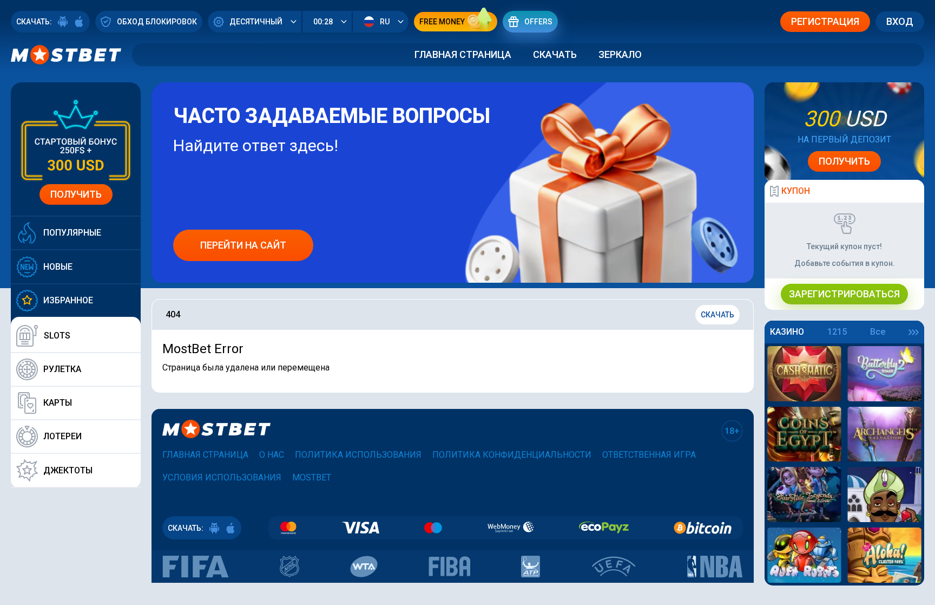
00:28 (323, 21)
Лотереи (62, 436)
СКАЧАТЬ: (34, 21)
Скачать (555, 54)
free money (442, 21)
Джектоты (68, 470)
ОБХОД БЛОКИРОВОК (157, 21)
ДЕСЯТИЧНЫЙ (255, 21)
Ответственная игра (649, 455)
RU (385, 21)
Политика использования (358, 455)
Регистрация (825, 21)
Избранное (68, 300)
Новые (58, 267)
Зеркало (620, 54)
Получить (76, 194)
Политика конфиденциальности (511, 455)
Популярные (72, 232)
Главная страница (462, 54)
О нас (271, 455)
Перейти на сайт (243, 245)
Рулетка (62, 369)
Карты (57, 403)
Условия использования (221, 477)
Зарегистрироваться (844, 294)
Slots (57, 335)
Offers (538, 21)
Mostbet (311, 477)
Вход (899, 21)
